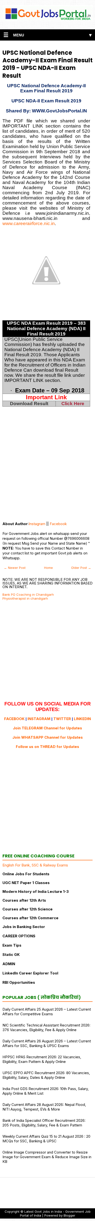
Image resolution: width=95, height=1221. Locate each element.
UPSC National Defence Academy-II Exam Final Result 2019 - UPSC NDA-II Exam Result (47, 64)
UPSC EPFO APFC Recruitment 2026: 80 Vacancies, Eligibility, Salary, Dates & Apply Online (46, 1075)
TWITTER (62, 718)
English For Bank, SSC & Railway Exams (35, 865)
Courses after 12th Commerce (30, 918)
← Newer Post (15, 568)
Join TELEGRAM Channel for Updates (47, 728)
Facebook (58, 523)
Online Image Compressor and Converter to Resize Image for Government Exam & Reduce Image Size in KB (46, 1157)
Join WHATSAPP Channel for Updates (47, 737)
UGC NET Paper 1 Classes (26, 882)
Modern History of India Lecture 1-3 (35, 891)
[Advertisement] (47, 469)
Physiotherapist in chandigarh (25, 598)
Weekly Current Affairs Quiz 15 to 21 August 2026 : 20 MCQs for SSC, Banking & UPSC (46, 1138)
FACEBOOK (14, 718)
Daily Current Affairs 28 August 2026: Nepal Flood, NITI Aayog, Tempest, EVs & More (44, 1107)
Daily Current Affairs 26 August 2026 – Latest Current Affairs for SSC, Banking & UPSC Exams (46, 1043)
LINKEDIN (82, 718)
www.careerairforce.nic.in (28, 223)
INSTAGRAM (39, 718)
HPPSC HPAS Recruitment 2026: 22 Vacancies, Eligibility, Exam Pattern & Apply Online (41, 1059)
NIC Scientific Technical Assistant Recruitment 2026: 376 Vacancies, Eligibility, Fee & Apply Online (46, 1027)
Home (48, 568)
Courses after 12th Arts (24, 900)
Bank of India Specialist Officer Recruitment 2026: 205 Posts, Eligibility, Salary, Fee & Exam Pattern (44, 1122)
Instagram (37, 523)
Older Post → (81, 568)
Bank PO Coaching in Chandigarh (28, 594)
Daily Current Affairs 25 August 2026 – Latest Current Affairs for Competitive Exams (46, 1011)
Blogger (69, 1215)
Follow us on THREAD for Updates (47, 746)
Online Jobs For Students (25, 874)
